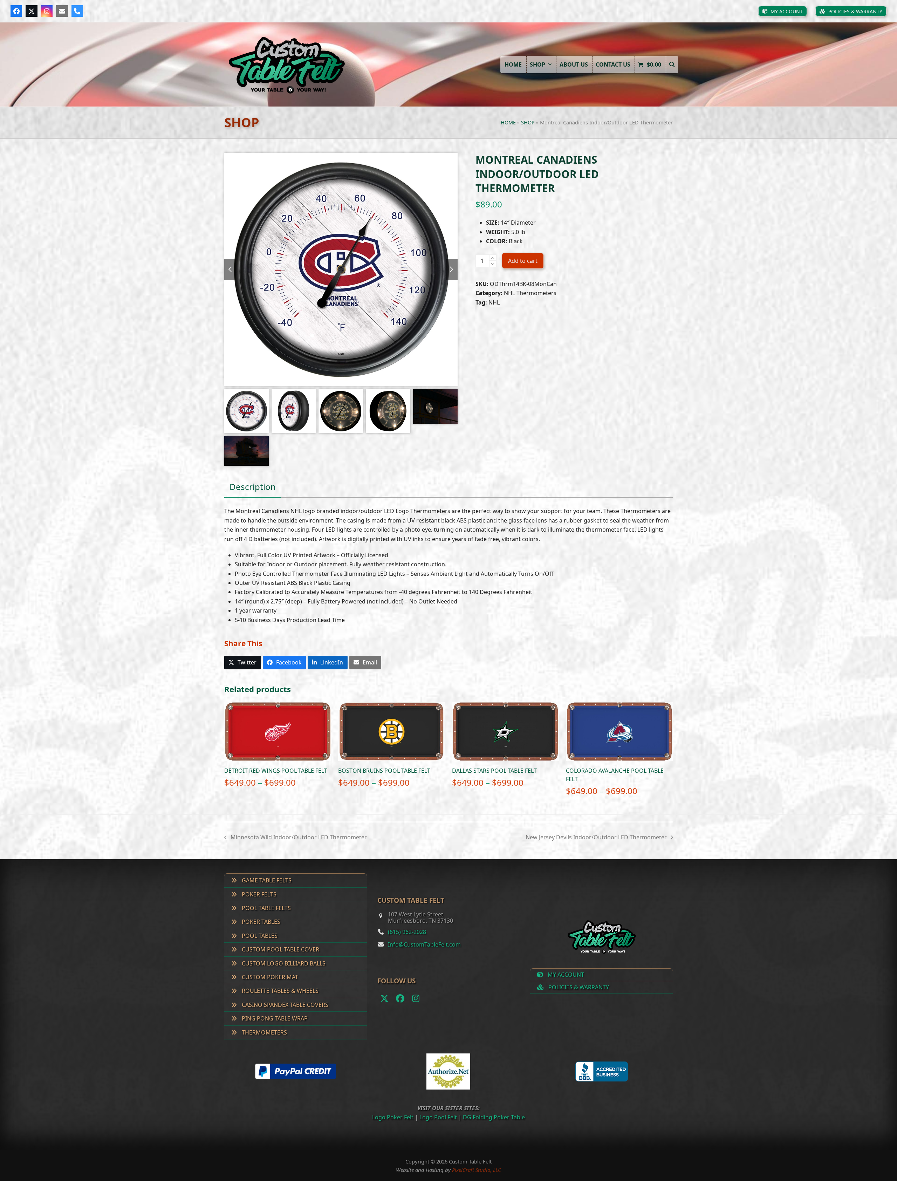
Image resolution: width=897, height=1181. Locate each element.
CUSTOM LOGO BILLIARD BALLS (283, 963)
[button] (672, 64)
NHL (494, 302)
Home (508, 122)
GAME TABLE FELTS (266, 880)
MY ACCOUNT (565, 974)
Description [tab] (253, 486)
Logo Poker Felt (392, 1117)
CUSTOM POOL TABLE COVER (279, 949)
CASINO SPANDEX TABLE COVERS (284, 1005)
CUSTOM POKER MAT (269, 977)
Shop (528, 122)
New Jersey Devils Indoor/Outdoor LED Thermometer (596, 837)
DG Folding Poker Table (494, 1117)
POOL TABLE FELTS (265, 908)
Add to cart (522, 261)
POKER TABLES (260, 922)
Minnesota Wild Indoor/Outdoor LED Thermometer (295, 837)
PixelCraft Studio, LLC (476, 1169)
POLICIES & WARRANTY (578, 987)
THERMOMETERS (263, 1032)
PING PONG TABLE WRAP (274, 1018)
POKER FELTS (258, 894)
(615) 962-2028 (407, 932)
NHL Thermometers (530, 293)
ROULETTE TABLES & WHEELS (279, 991)
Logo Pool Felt (438, 1117)
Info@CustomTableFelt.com (424, 944)
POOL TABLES (259, 936)
